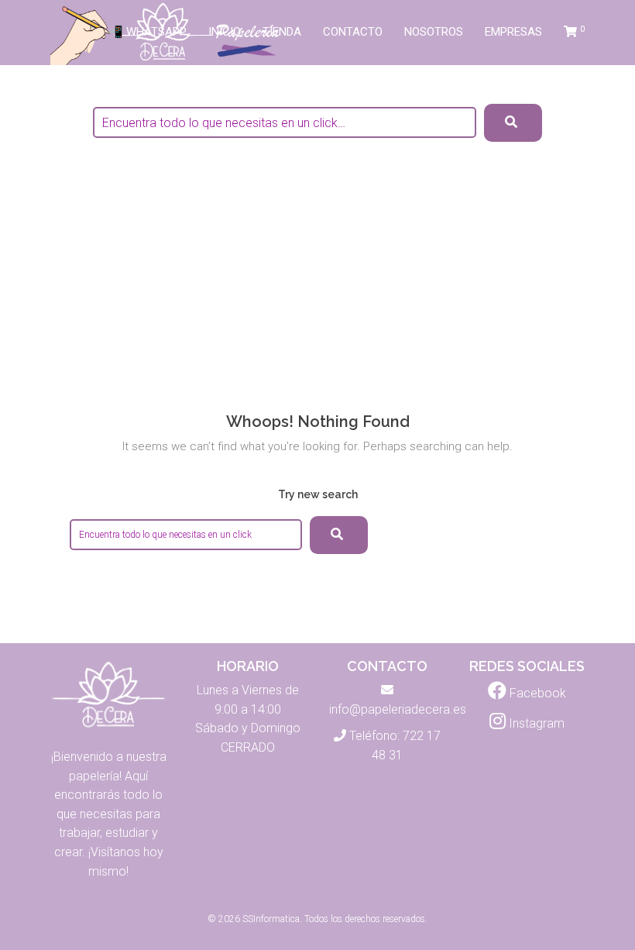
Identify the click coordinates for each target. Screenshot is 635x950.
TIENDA (282, 32)
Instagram (535, 723)
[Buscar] (339, 535)
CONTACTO (353, 32)
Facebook (536, 693)
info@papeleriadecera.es (397, 709)
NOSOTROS (433, 32)
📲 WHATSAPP (147, 32)
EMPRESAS (513, 32)
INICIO (224, 32)
